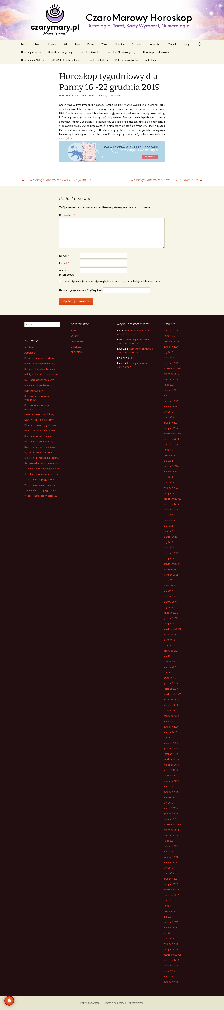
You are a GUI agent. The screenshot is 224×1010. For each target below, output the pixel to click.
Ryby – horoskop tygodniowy (39, 446)
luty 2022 (168, 607)
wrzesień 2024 (171, 439)
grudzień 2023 (171, 487)
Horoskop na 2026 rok (32, 60)
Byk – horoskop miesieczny (38, 385)
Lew (77, 44)
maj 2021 (168, 656)
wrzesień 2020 (171, 699)
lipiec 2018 (169, 840)
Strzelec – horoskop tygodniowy (41, 468)
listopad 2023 (171, 493)
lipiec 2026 (169, 335)
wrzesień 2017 (171, 895)
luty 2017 (168, 933)
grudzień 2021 (171, 618)
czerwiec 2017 (171, 911)
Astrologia (150, 60)
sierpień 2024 (171, 444)
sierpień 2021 (171, 639)
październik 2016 (172, 954)
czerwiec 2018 (171, 846)
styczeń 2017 (171, 938)
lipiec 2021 (169, 645)
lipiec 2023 (169, 515)
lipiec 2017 (169, 905)
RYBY (73, 330)
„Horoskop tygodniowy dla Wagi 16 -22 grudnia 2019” (164, 180)
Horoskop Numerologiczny (121, 52)
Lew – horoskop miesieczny (39, 419)
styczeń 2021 (171, 677)
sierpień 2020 (171, 705)
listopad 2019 (171, 753)
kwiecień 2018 (171, 857)
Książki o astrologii (98, 60)
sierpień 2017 (171, 900)
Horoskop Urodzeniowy (156, 52)
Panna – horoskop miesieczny (39, 430)
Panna (90, 44)
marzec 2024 (170, 471)
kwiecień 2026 (171, 346)
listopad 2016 (171, 949)
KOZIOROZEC (78, 341)
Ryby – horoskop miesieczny (39, 452)
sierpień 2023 (171, 509)
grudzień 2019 (171, 748)
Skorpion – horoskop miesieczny (41, 463)
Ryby (186, 44)
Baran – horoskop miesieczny (39, 363)
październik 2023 (172, 498)
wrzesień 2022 (171, 569)
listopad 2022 (171, 558)
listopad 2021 (171, 623)
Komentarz (67, 215)
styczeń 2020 (171, 743)
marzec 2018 (170, 862)
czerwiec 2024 (171, 455)
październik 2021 (172, 629)
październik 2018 (172, 824)
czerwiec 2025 (171, 390)
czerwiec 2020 (171, 715)
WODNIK (75, 335)
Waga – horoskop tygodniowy (40, 479)
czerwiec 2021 (171, 650)
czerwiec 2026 (171, 341)
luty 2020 (168, 737)
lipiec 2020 (169, 710)
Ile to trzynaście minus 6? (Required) (81, 290)
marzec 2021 (170, 667)
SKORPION (76, 352)
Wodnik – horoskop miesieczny (40, 495)
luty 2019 (168, 802)
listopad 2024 (171, 428)
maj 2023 (168, 525)
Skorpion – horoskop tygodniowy (41, 457)
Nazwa (64, 255)
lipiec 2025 (169, 384)
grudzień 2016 (171, 943)
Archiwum (90, 95)
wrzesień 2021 (171, 634)
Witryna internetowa (66, 272)
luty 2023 (168, 542)
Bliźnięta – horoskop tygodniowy (41, 369)
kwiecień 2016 (171, 981)
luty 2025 (168, 411)
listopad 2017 (171, 884)
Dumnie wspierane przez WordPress (124, 1002)
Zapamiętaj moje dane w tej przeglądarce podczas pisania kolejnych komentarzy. (112, 281)
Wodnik (172, 44)
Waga (104, 44)
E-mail (64, 263)
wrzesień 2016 (171, 960)
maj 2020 (168, 721)
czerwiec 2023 (171, 520)
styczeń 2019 (171, 808)
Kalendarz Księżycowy (60, 52)
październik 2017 (172, 889)
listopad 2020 (171, 688)
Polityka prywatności (126, 60)
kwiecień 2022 (171, 596)
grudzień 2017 (171, 878)
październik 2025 (172, 368)
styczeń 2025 (171, 417)
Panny (104, 95)
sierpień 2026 (171, 330)
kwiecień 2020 (171, 726)
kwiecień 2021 (171, 661)
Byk (37, 44)
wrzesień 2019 (171, 764)
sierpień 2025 (171, 379)
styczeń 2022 (171, 612)
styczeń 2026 (171, 357)
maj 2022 (168, 591)
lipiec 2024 (169, 449)
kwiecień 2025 (171, 401)
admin (116, 95)
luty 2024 (168, 477)
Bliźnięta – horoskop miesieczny (41, 374)
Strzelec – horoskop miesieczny (41, 474)
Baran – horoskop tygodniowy (40, 358)
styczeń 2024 (171, 482)
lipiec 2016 (169, 971)
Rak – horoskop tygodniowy (39, 436)
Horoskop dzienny (31, 52)
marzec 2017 (170, 927)
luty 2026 (168, 352)
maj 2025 (168, 395)
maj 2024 (168, 460)
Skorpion (120, 44)
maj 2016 (168, 976)
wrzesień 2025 (171, 373)
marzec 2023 (170, 536)
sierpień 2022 (171, 574)
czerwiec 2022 (171, 585)
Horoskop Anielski (89, 52)
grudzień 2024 (171, 422)
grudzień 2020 (171, 683)
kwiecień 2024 (171, 466)
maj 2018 (168, 851)
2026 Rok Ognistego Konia (66, 60)
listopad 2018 (171, 819)
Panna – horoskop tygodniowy (40, 425)
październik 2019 (172, 759)
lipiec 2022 (169, 580)
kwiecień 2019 (171, 791)
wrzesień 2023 (171, 504)
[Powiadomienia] (9, 1001)
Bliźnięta (51, 44)
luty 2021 (168, 672)
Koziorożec (155, 44)
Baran (24, 44)
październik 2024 (172, 433)
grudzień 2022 (171, 553)
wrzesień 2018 (171, 829)
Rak (66, 44)
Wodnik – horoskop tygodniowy (41, 490)
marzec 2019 (170, 797)
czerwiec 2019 (171, 781)
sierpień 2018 (171, 835)
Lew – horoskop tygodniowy (39, 414)
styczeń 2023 (171, 547)
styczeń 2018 (171, 873)
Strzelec (136, 44)
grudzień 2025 (171, 363)
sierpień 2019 (171, 770)
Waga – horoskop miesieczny (39, 484)
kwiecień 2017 (171, 922)
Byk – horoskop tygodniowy (39, 379)
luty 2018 (168, 867)
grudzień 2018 (171, 813)
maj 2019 (168, 786)
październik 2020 (172, 694)
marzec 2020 (170, 732)
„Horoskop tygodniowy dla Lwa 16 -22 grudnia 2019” (59, 180)
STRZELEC (76, 346)
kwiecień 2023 (171, 531)
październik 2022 (172, 563)
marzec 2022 (170, 601)
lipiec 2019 (169, 775)
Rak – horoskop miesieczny (38, 441)
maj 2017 (168, 916)
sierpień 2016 (171, 965)
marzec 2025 (170, 406)
